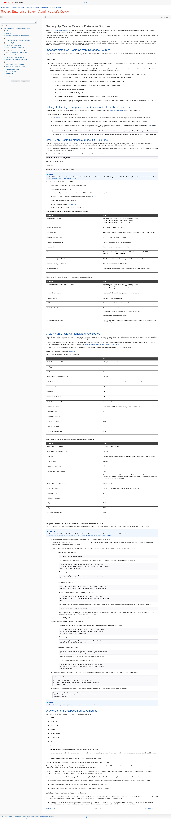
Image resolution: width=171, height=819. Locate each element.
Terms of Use (25, 816)
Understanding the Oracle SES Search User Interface (18, 40)
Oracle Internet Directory (116, 110)
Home (3, 7)
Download (25, 81)
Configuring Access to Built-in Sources (15, 47)
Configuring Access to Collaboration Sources (16, 52)
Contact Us (11, 816)
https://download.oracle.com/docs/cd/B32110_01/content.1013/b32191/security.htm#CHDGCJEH (80, 535)
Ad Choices (51, 816)
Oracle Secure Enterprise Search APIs (15, 64)
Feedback (15, 81)
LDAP (150, 125)
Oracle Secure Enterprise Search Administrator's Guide (16, 28)
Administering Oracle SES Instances (14, 62)
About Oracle (4, 816)
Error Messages (9, 73)
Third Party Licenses (11, 71)
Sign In (87, 2)
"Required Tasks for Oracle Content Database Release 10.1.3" (102, 344)
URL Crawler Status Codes (12, 69)
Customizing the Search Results (13, 45)
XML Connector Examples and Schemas (15, 66)
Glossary (8, 75)
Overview (58, 7)
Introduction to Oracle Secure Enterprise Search (17, 35)
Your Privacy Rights (33, 816)
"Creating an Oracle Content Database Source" (63, 179)
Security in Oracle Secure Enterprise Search (16, 59)
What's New (8, 33)
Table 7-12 (94, 197)
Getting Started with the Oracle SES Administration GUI (19, 38)
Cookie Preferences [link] (43, 816)
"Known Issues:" (60, 118)
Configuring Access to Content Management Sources (19, 50)
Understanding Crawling (12, 43)
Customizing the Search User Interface (15, 57)
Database (8, 7)
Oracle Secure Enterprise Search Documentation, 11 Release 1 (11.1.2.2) (33, 7)
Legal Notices (18, 816)
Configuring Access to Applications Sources (16, 54)
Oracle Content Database (61, 30)
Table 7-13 (73, 204)
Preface (7, 30)
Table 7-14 (72, 351)
